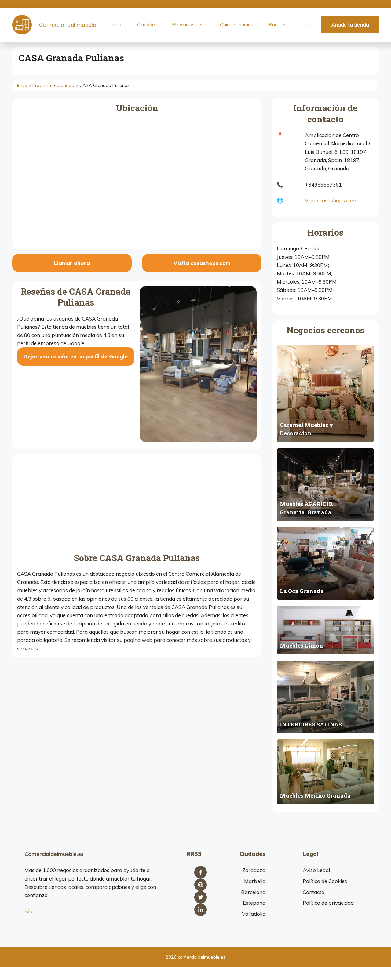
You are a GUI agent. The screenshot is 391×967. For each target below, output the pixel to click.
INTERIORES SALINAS (311, 724)
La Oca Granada (302, 591)
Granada (65, 85)
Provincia (41, 85)
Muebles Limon (301, 645)
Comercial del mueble (67, 24)
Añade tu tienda (350, 24)
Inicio (116, 24)
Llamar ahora (72, 263)
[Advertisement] (137, 505)
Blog (273, 24)
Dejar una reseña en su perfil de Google (76, 356)
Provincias (183, 24)
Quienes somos (236, 24)
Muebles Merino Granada (315, 795)
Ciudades (147, 24)
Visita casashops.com (202, 263)
